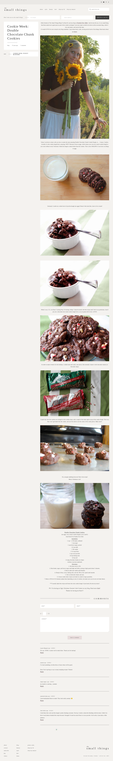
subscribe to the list (102, 17)
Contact (6, 747)
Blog (18, 745)
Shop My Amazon (71, 9)
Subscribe (6, 750)
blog (8, 45)
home (18, 756)
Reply (42, 652)
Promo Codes (31, 745)
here (75, 32)
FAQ (5, 753)
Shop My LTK (62, 9)
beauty (51, 9)
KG (104, 755)
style (46, 9)
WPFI (108, 755)
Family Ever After (82, 23)
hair (56, 9)
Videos (5, 756)
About (41, 9)
